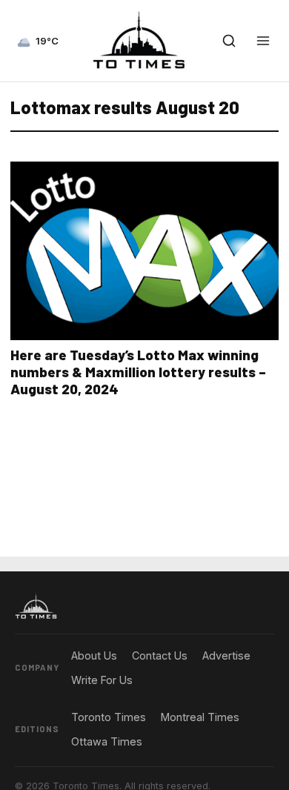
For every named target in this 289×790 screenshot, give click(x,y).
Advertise (226, 655)
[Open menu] (263, 40)
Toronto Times (108, 717)
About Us (94, 655)
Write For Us (102, 680)
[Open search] (229, 40)
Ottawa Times (106, 741)
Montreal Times (200, 717)
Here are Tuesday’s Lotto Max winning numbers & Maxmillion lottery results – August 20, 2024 (138, 371)
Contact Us (159, 655)
